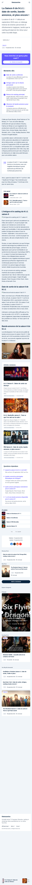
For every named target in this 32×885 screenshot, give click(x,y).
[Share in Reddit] (17, 544)
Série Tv (4, 45)
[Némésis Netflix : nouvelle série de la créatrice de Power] (16, 645)
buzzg (17, 826)
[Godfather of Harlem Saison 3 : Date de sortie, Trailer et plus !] (16, 674)
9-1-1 (12, 531)
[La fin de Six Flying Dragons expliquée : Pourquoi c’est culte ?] (16, 612)
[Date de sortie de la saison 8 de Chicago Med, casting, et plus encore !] (16, 557)
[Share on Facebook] (11, 544)
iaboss (12, 826)
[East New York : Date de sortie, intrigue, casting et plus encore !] (16, 684)
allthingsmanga (5, 826)
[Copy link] (20, 544)
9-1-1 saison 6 (18, 531)
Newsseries (16, 2)
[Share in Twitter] (14, 544)
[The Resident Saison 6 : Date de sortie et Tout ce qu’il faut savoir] (6, 571)
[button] (2, 2)
